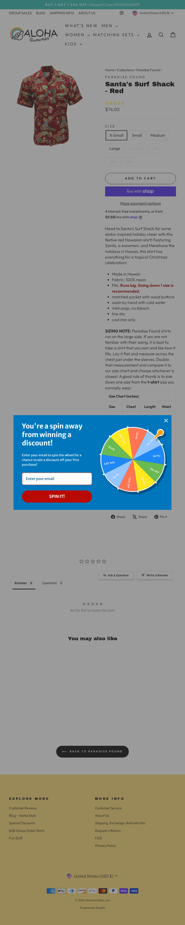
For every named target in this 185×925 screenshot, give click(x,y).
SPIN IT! (57, 496)
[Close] (166, 420)
